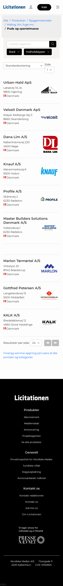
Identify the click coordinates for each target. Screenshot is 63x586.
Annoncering (31, 429)
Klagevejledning (31, 471)
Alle (5, 20)
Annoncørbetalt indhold (31, 478)
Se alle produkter (31, 442)
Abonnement (31, 417)
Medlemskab (31, 423)
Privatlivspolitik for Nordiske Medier (31, 459)
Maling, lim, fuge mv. (20, 24)
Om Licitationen (31, 514)
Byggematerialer (40, 20)
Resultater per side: (16, 342)
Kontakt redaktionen (31, 495)
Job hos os (31, 508)
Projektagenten (31, 435)
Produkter (19, 20)
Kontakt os (31, 501)
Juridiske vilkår (31, 465)
